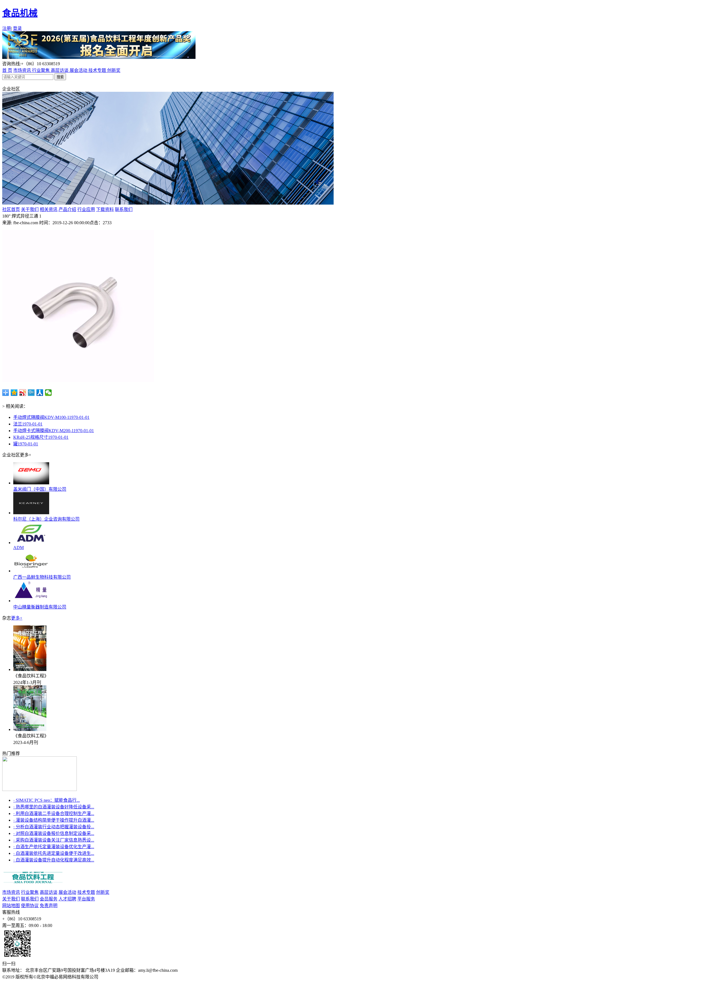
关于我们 (30, 209)
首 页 (7, 70)
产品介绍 (67, 209)
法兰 (28, 424)
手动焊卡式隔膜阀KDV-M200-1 (53, 430)
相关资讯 (48, 209)
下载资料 (105, 209)
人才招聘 (67, 899)
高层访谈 (60, 70)
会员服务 (48, 899)
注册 (6, 28)
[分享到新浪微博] (22, 392)
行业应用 (86, 209)
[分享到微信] (48, 392)
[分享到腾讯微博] (31, 392)
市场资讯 (22, 70)
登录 (17, 28)
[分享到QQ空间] (14, 392)
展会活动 (79, 70)
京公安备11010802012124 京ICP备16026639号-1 (146, 977)
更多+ (16, 618)
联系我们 (124, 209)
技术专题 (97, 70)
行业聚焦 (41, 70)
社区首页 (11, 209)
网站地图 (11, 905)
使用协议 (30, 905)
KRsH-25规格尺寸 (40, 437)
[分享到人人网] (39, 392)
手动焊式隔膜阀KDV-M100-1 (51, 417)
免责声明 (48, 905)
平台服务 (86, 899)
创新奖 (113, 70)
